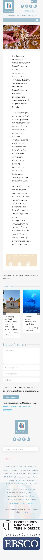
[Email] (28, 264)
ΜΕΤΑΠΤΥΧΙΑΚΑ (17, 470)
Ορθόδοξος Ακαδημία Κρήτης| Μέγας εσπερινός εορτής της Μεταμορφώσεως (12, 322)
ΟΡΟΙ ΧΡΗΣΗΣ (14, 504)
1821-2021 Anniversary (14, 499)
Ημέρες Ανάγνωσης (19, 477)
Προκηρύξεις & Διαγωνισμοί (14, 493)
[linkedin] (35, 6)
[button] (4, 313)
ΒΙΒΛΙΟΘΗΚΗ (7, 470)
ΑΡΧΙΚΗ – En (32, 499)
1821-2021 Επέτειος (28, 496)
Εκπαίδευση (10, 480)
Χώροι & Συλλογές (32, 477)
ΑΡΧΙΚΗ (24, 499)
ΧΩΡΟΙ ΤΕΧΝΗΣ (21, 473)
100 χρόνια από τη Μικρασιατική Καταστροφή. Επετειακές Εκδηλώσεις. (21, 484)
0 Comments (9, 335)
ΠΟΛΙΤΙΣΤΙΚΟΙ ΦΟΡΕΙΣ (9, 473)
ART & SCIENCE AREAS (14, 496)
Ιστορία (32, 480)
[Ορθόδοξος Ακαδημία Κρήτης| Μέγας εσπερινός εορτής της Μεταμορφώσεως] (11, 291)
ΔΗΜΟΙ (29, 473)
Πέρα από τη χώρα (29, 489)
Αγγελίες (35, 473)
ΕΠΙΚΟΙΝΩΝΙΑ (8, 477)
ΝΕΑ (34, 493)
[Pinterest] (19, 264)
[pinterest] (30, 6)
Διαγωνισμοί (28, 493)
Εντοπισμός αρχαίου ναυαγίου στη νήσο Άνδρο (30, 320)
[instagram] (26, 6)
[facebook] (22, 6)
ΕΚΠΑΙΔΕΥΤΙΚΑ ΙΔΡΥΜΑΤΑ (30, 470)
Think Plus (25, 512)
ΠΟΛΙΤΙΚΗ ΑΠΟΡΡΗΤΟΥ (26, 504)
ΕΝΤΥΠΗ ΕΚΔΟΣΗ (22, 467)
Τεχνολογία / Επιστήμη (22, 480)
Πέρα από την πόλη (29, 276)
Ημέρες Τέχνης (10, 467)
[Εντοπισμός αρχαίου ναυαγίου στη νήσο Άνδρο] (31, 291)
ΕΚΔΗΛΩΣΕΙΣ (32, 467)
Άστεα (8, 489)
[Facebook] (10, 264)
